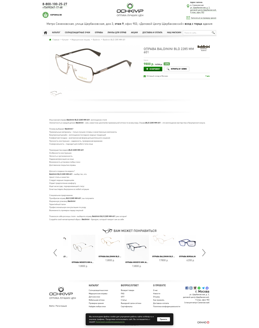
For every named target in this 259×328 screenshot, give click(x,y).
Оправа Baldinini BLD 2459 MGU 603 (108, 256)
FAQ (122, 293)
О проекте (159, 285)
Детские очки (94, 297)
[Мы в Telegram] (203, 288)
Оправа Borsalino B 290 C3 (184, 256)
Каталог (56, 33)
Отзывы (156, 297)
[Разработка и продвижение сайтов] (203, 322)
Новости (156, 293)
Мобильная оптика (96, 300)
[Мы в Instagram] (195, 288)
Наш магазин (174, 33)
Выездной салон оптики (131, 303)
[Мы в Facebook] (186, 288)
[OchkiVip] (130, 7)
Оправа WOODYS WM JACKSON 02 (133, 262)
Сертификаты (126, 306)
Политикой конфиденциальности (110, 322)
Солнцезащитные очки (77, 33)
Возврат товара (127, 290)
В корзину (155, 69)
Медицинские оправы (98, 293)
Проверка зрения (96, 303)
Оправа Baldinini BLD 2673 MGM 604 (161, 256)
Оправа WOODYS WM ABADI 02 (77, 262)
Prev (55, 252)
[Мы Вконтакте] (191, 288)
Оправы (99, 33)
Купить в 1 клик (179, 69)
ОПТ (123, 297)
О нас (155, 290)
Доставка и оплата (152, 33)
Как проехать (158, 300)
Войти (51, 306)
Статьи (124, 300)
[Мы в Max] (207, 288)
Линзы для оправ (117, 33)
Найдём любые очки (97, 306)
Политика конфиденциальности (166, 306)
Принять (163, 319)
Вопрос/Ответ (130, 285)
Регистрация (61, 306)
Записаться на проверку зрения (203, 18)
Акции (134, 33)
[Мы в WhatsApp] (199, 288)
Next (204, 252)
